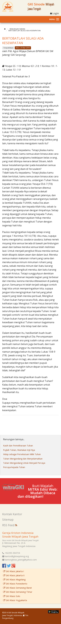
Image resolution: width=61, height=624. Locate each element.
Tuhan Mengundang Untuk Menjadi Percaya (24, 463)
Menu (52, 19)
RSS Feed (8, 525)
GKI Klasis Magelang (15, 579)
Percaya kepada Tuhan (14, 467)
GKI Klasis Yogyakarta (16, 600)
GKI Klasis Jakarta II (14, 575)
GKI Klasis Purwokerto (16, 583)
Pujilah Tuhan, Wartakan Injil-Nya (19, 450)
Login (55, 13)
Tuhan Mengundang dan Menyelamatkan (22, 458)
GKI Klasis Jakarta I (14, 571)
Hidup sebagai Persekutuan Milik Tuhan (22, 454)
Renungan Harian (17, 29)
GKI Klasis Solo (12, 596)
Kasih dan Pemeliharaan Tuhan (18, 445)
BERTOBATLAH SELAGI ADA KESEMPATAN (24, 30)
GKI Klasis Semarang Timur (18, 591)
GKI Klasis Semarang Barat (18, 587)
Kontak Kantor (12, 514)
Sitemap (7, 520)
